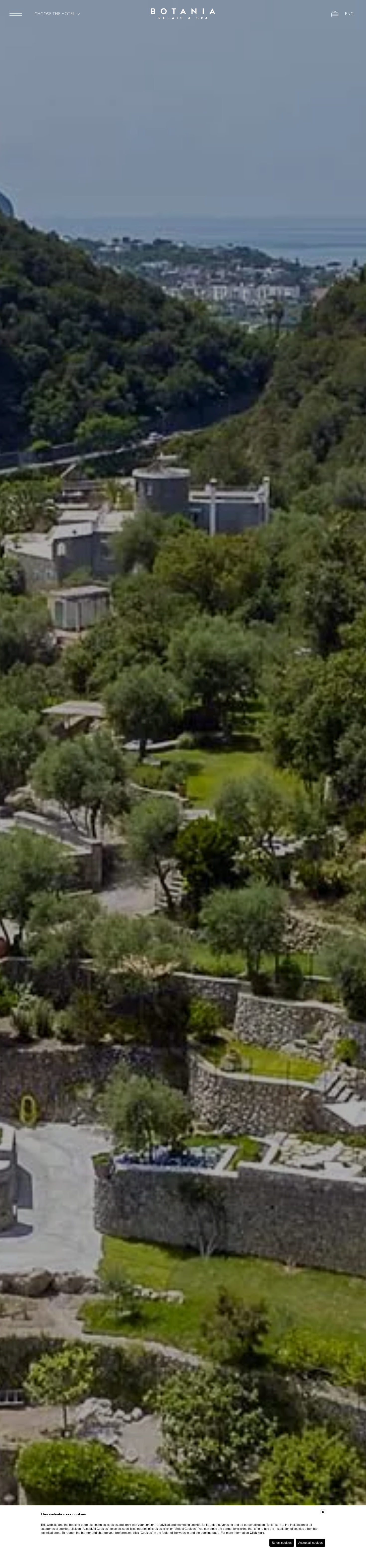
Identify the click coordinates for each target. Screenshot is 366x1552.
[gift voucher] (334, 14)
